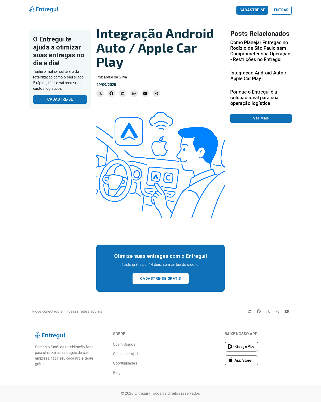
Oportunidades (125, 363)
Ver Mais (261, 118)
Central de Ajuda (126, 354)
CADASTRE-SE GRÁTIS (160, 278)
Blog (117, 372)
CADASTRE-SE (252, 10)
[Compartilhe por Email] (145, 93)
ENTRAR (281, 10)
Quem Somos (124, 344)
